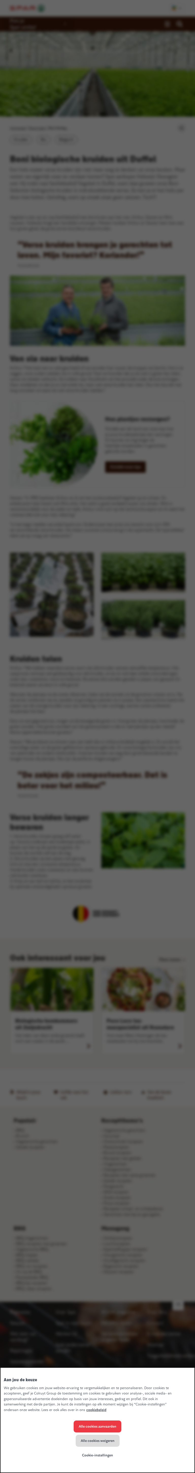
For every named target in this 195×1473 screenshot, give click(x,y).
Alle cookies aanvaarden (97, 1426)
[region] (97, 1420)
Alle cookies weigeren (98, 1441)
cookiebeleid (96, 1410)
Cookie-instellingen (97, 1455)
